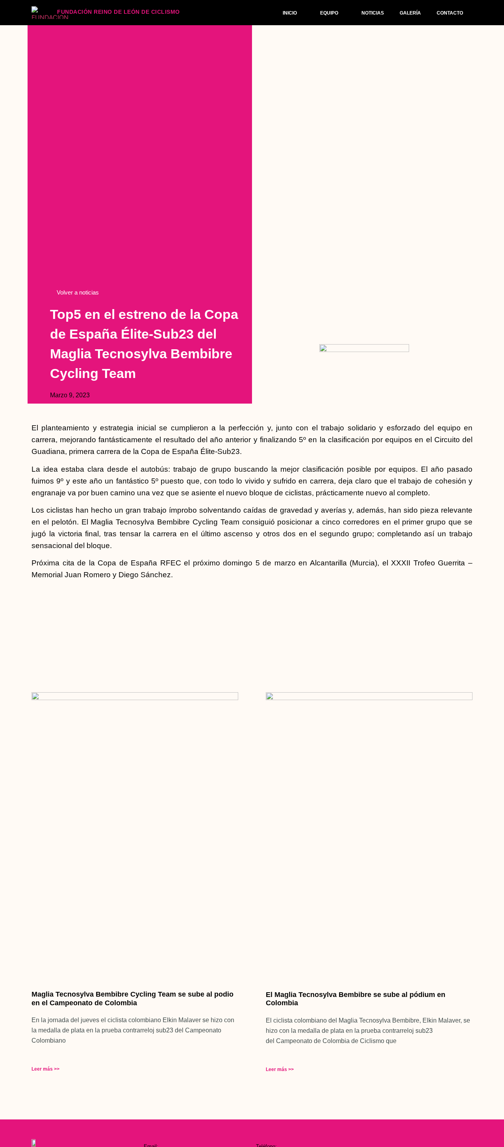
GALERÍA (410, 13)
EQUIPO (329, 13)
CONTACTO (450, 13)
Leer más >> (45, 1069)
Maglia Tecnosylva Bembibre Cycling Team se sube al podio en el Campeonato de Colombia (132, 998)
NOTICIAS (372, 13)
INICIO (290, 13)
